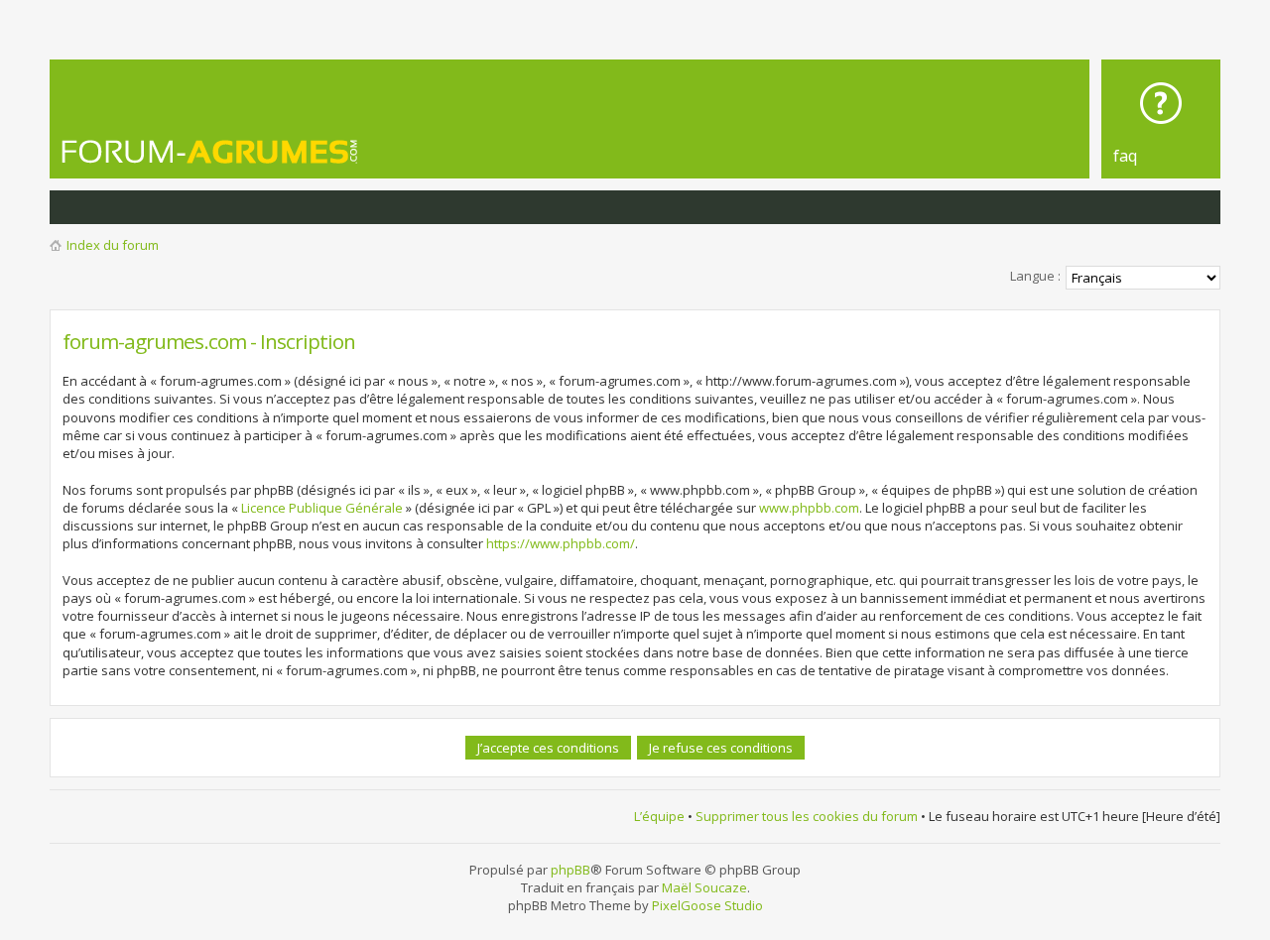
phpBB (570, 870)
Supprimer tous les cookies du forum (807, 816)
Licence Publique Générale (322, 508)
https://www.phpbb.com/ (560, 543)
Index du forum (112, 245)
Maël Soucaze (704, 887)
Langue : (1035, 276)
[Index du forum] (210, 151)
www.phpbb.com (809, 508)
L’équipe (659, 816)
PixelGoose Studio (707, 905)
